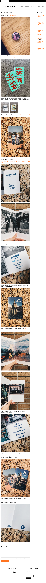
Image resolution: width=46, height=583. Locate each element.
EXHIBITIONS (33, 6)
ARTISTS (27, 6)
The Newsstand (25, 501)
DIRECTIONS (14, 572)
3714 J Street (13, 15)
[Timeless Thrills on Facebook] (27, 571)
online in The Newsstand (24, 114)
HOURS (13, 571)
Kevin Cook (11, 161)
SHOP (43, 6)
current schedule (23, 499)
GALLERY (21, 6)
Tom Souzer (23, 161)
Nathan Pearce (17, 161)
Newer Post (26, 544)
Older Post (5, 544)
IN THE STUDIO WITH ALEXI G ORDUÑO (40, 42)
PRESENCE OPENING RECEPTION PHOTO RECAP (40, 48)
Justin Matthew (9, 100)
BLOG (39, 6)
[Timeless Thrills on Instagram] (29, 571)
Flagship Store (14, 57)
